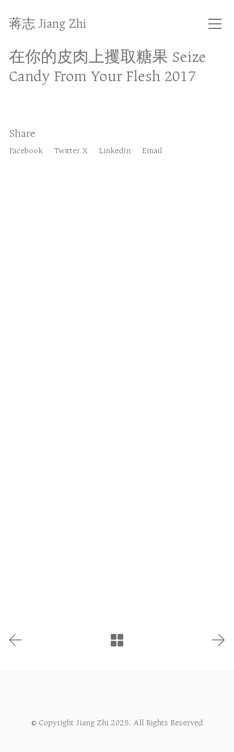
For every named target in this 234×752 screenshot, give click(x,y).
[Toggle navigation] (215, 23)
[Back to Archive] (117, 640)
